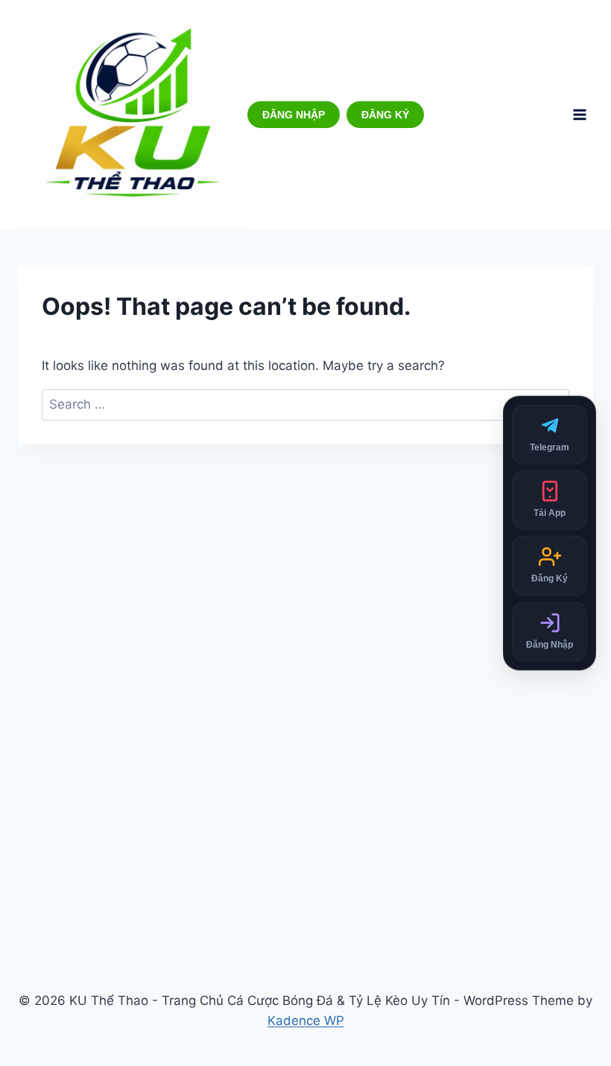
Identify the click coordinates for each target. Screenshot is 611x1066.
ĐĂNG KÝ (385, 115)
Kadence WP (305, 1020)
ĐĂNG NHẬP (293, 115)
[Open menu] (579, 114)
